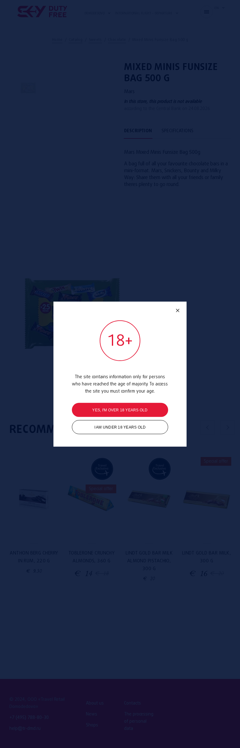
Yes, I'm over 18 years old (120, 410)
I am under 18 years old (120, 427)
